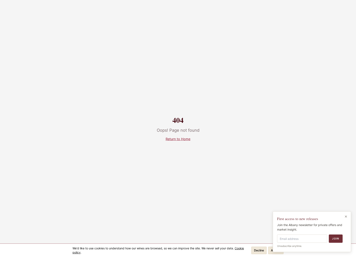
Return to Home (178, 139)
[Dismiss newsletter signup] (346, 216)
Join (335, 238)
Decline (259, 250)
